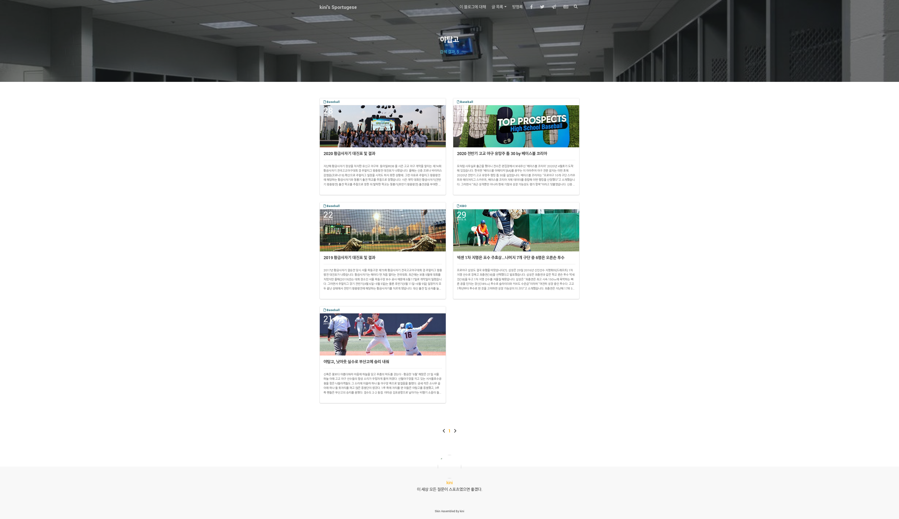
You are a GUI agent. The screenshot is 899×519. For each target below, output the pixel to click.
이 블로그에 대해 (473, 7)
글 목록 (497, 7)
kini (462, 511)
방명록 (517, 7)
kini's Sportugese (338, 7)
